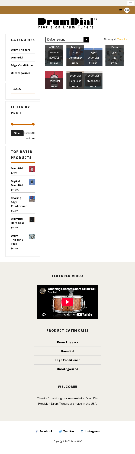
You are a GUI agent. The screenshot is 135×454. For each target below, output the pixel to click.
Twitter (68, 431)
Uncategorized (21, 73)
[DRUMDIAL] (67, 23)
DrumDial (17, 57)
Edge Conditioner (22, 65)
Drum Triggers (20, 49)
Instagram (92, 431)
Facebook (46, 431)
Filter (17, 133)
